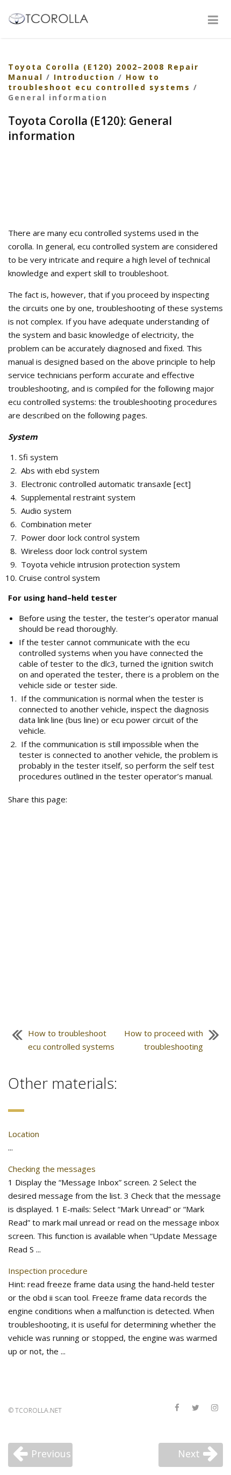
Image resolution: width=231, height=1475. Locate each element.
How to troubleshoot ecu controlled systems (99, 82)
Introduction (84, 77)
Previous (51, 1453)
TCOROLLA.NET (38, 1410)
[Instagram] (214, 1408)
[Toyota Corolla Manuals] (53, 18)
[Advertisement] (115, 186)
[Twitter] (195, 1408)
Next (189, 1453)
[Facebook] (176, 1408)
